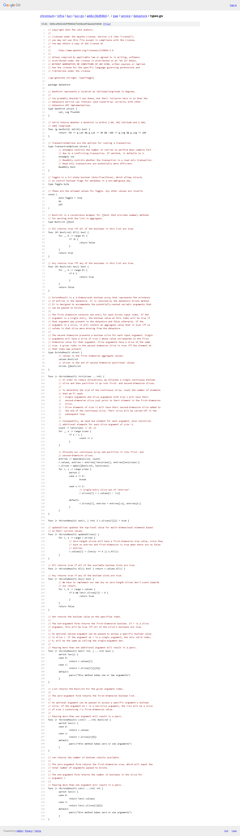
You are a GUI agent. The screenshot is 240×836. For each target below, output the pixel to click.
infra (60, 16)
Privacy (28, 830)
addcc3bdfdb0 (97, 16)
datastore (140, 16)
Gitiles (19, 830)
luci (69, 16)
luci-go (79, 16)
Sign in (233, 5)
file (107, 24)
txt (226, 830)
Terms (37, 830)
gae (115, 16)
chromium (47, 16)
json (234, 830)
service (126, 16)
